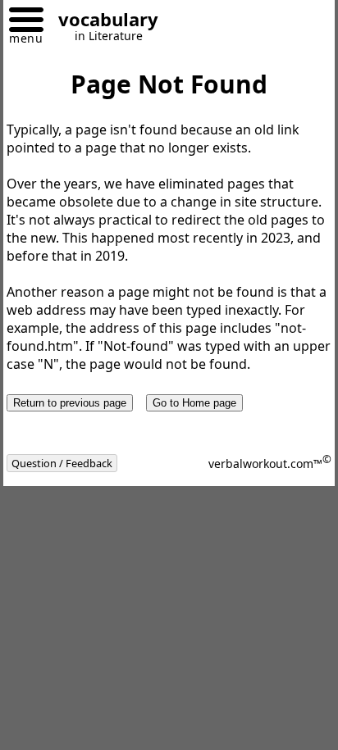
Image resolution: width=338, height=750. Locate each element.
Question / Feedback (62, 463)
